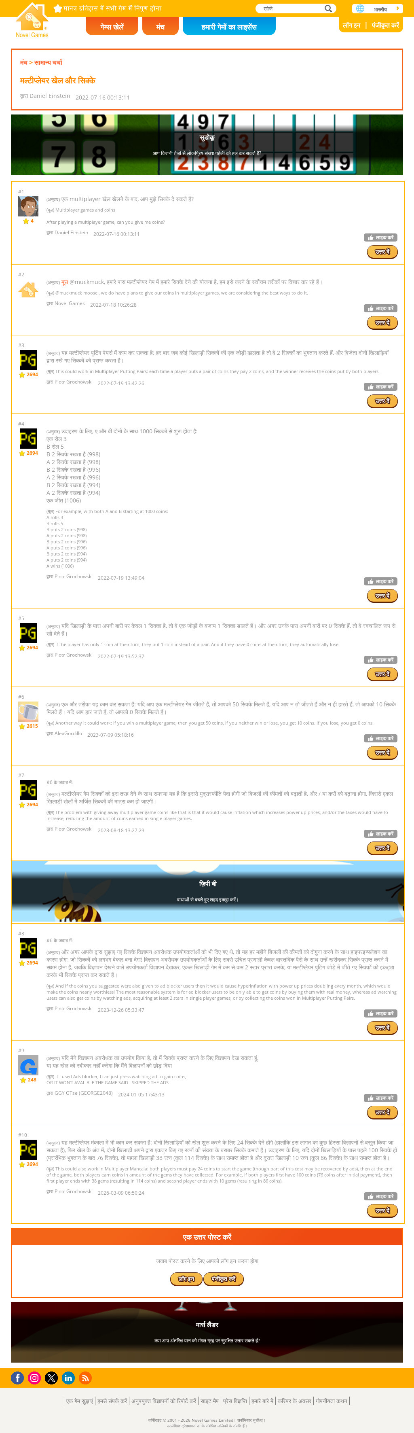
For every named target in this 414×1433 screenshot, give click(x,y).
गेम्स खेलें (112, 27)
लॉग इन (351, 25)
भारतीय (380, 9)
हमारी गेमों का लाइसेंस (229, 27)
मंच (160, 27)
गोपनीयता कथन (331, 1401)
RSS (86, 1377)
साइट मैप (210, 1401)
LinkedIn (70, 1378)
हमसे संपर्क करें (112, 1401)
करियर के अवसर (294, 1401)
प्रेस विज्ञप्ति (235, 1401)
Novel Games (32, 17)
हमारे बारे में (262, 1401)
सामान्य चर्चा (48, 62)
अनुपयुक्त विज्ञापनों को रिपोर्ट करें (163, 1401)
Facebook (19, 1377)
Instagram (35, 1377)
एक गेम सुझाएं (79, 1401)
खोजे (329, 8)
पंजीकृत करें (385, 25)
